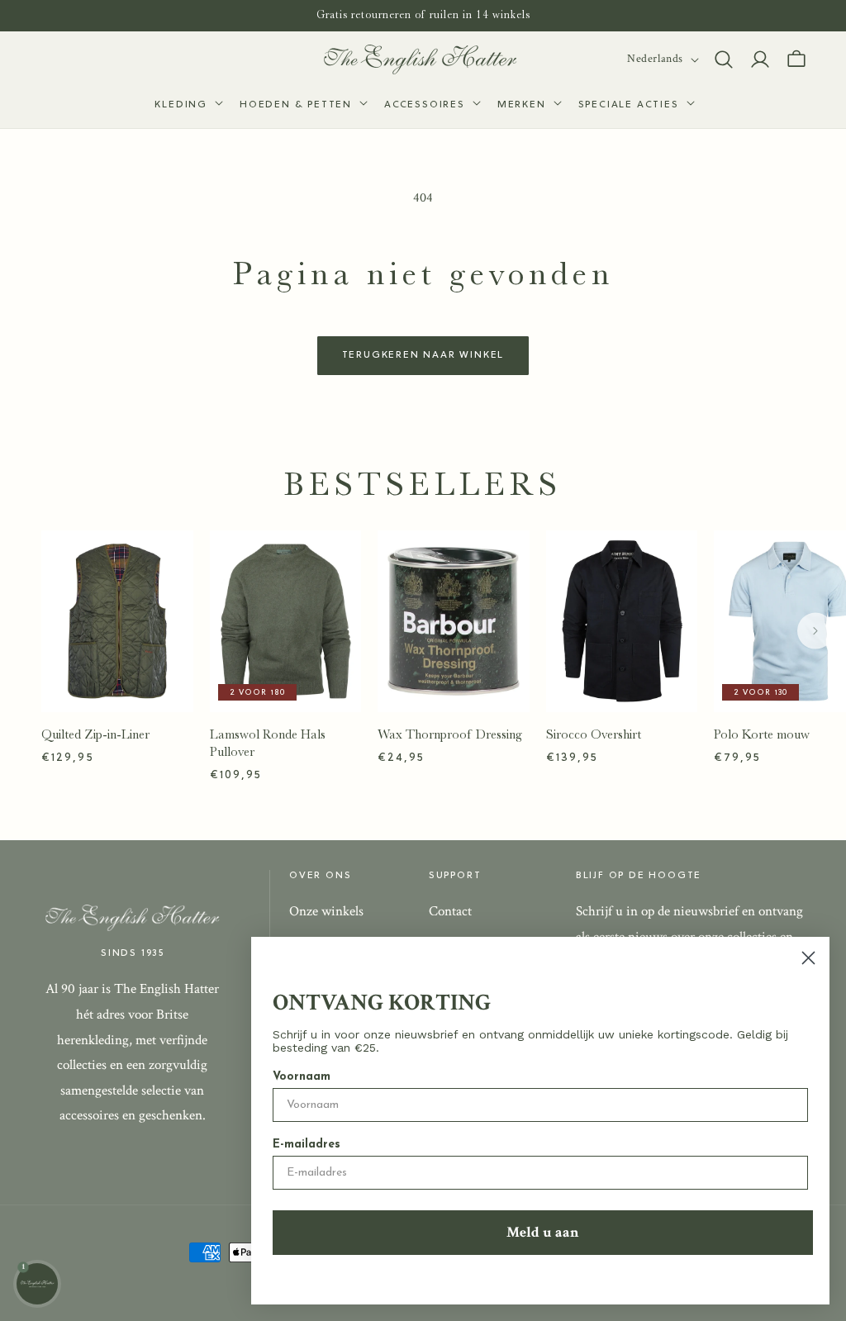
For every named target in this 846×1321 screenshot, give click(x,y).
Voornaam (301, 1077)
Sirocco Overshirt (593, 734)
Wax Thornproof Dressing (450, 734)
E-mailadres (306, 1144)
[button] (187, 105)
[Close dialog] (808, 957)
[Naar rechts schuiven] (815, 631)
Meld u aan (542, 1232)
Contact (450, 911)
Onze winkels (326, 911)
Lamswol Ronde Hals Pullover (268, 743)
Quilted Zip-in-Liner (95, 734)
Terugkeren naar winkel (423, 355)
